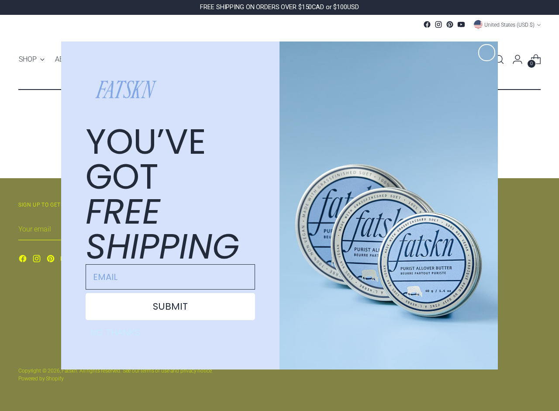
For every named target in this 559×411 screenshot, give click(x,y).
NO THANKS (115, 332)
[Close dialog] (486, 52)
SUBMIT (170, 306)
